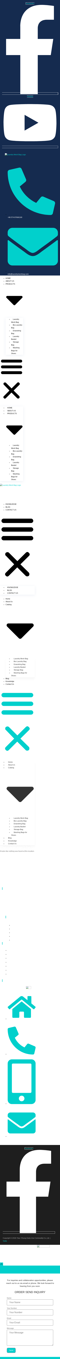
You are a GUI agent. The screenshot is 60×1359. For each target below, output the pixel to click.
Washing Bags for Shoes (15, 350)
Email (9, 1318)
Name (9, 1298)
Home (8, 278)
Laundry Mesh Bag (15, 320)
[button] (11, 379)
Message (10, 1328)
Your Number (12, 1308)
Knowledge (11, 504)
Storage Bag (15, 343)
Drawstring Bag (16, 332)
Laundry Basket (15, 337)
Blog (8, 507)
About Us (10, 281)
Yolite (5, 1241)
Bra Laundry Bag (16, 326)
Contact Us (11, 510)
